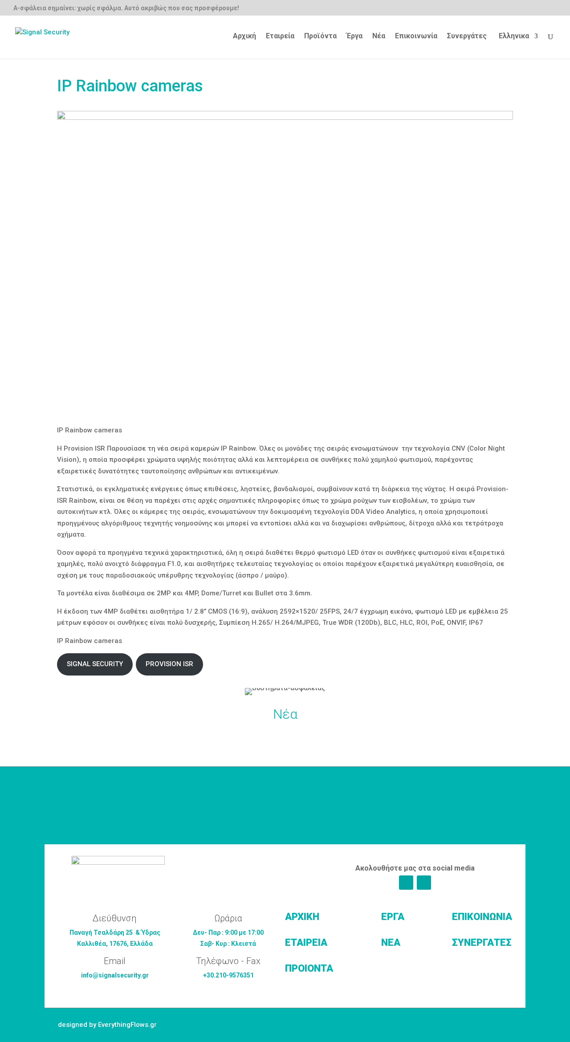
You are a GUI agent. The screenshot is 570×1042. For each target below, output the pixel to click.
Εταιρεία (280, 36)
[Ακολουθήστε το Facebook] (406, 882)
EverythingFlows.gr (127, 1025)
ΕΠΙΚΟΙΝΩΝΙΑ (482, 916)
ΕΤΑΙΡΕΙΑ (306, 942)
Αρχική (244, 36)
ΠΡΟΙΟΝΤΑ (309, 968)
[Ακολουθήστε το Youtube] (424, 882)
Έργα (354, 36)
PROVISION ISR (169, 664)
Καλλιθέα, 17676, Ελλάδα (115, 943)
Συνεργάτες (467, 36)
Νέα (378, 36)
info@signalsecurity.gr (115, 975)
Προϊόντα (320, 36)
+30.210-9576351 (228, 975)
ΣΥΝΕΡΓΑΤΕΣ (482, 942)
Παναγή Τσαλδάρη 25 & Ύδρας (114, 932)
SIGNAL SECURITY (95, 664)
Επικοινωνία (416, 36)
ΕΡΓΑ (392, 916)
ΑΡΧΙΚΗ (302, 916)
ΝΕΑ (390, 942)
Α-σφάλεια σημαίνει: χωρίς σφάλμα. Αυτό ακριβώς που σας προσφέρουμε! (126, 8)
